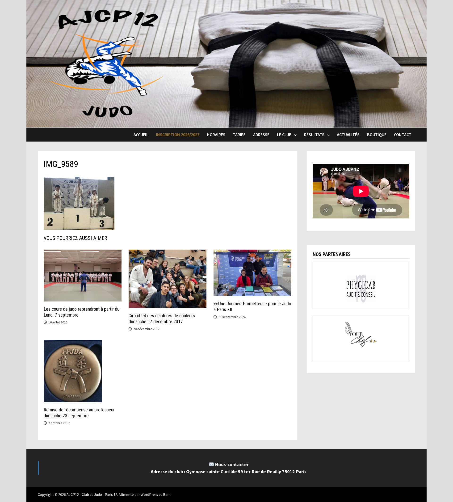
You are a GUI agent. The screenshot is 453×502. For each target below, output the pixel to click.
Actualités (348, 134)
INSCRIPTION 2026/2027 (177, 134)
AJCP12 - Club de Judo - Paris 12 (92, 494)
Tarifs (239, 134)
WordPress (149, 494)
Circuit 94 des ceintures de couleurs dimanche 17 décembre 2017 (162, 318)
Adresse (261, 134)
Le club (284, 134)
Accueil (141, 134)
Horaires (216, 134)
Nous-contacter (232, 464)
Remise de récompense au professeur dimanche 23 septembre (79, 412)
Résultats (314, 134)
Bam (167, 494)
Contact (402, 134)
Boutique (376, 134)
